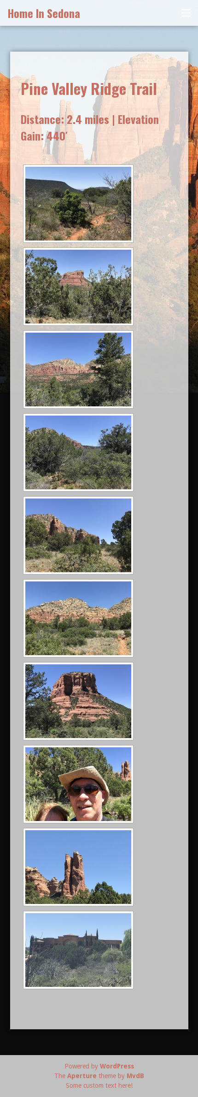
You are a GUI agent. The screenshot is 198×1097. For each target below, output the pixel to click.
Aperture (82, 1075)
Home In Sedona (43, 13)
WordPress (117, 1066)
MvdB (135, 1075)
